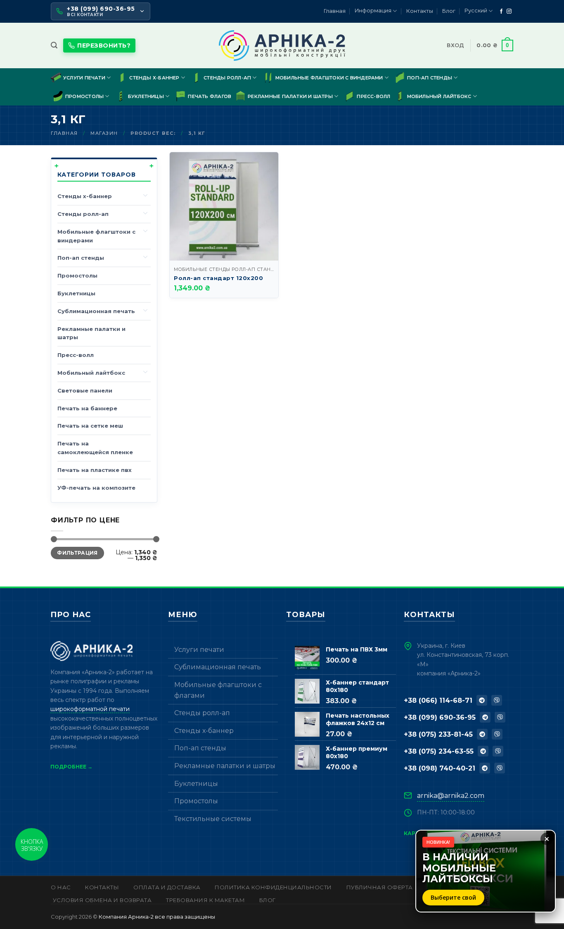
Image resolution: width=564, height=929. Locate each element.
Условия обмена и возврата (102, 900)
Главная (335, 11)
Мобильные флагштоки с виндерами (329, 78)
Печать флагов (209, 96)
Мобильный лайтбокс (439, 96)
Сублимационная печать (96, 311)
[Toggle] (146, 195)
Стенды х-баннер (154, 78)
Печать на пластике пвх (94, 470)
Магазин (104, 133)
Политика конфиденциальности (273, 887)
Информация (373, 10)
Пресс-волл (373, 96)
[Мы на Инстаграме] (509, 11)
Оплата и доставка (167, 887)
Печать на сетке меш (90, 425)
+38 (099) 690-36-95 (440, 717)
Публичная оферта (379, 887)
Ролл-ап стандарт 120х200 (218, 278)
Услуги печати (84, 78)
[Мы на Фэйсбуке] (501, 11)
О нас (61, 887)
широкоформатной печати (90, 709)
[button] (54, 45)
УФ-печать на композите (96, 487)
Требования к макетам (205, 900)
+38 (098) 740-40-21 (439, 768)
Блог (448, 11)
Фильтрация (77, 553)
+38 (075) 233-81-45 (438, 734)
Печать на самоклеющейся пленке (95, 447)
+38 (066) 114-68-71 (438, 700)
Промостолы (84, 96)
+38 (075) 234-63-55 (439, 751)
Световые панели (84, 390)
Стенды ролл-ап (227, 78)
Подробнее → (71, 767)
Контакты (419, 11)
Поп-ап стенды (429, 78)
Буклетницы (146, 96)
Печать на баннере (87, 408)
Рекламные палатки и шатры (290, 96)
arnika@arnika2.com (450, 796)
